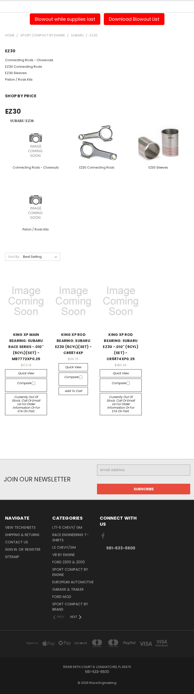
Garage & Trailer (68, 589)
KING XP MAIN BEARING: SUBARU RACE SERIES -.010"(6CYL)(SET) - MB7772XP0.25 (26, 346)
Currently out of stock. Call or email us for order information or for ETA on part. (26, 404)
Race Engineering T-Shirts (70, 537)
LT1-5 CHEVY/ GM (67, 527)
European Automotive (73, 582)
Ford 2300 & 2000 (68, 562)
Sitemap (12, 556)
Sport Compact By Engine (70, 572)
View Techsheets (20, 527)
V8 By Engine (63, 554)
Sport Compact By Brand (70, 607)
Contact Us (16, 542)
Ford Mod (61, 596)
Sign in (11, 549)
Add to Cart (73, 391)
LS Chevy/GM (64, 547)
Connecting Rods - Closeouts (29, 60)
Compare (24, 383)
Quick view (26, 373)
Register (32, 549)
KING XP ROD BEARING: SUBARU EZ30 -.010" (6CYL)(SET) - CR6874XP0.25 (120, 346)
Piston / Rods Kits (19, 79)
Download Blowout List (134, 19)
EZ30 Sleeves (16, 73)
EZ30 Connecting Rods (23, 66)
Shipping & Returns (22, 534)
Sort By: (14, 256)
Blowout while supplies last (65, 19)
